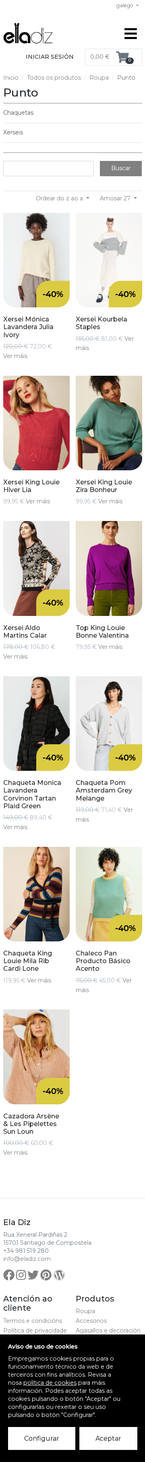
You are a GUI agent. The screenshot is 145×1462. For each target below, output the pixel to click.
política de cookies (50, 1382)
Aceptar (108, 1438)
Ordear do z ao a (60, 198)
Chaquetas (18, 112)
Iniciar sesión (50, 56)
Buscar (120, 168)
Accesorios (91, 1320)
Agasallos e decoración (108, 1330)
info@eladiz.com (27, 1258)
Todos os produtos (54, 77)
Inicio (11, 77)
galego (125, 5)
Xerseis (13, 132)
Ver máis (15, 356)
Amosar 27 (116, 198)
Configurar (41, 1438)
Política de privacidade (35, 1330)
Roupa (99, 77)
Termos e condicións (32, 1320)
